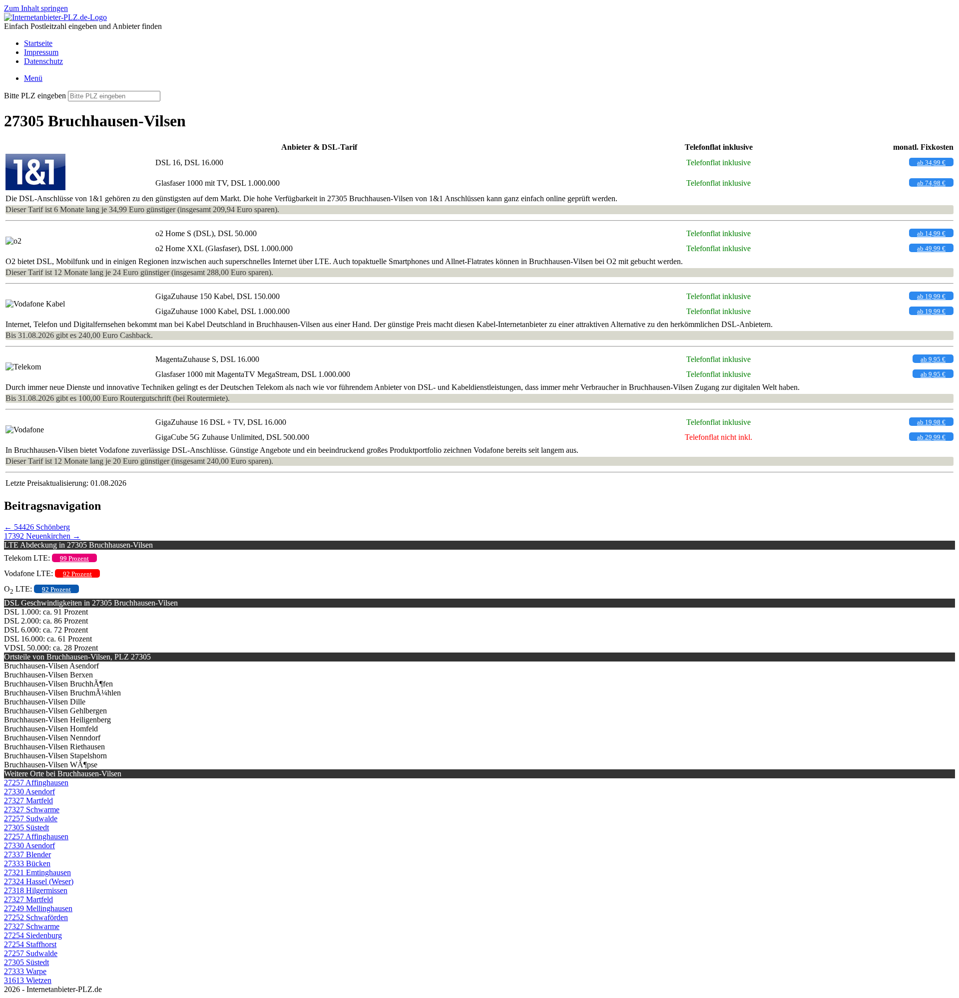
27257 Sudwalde (30, 818)
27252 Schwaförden (36, 917)
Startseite (38, 43)
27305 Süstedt (26, 827)
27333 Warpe (25, 971)
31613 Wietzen (27, 980)
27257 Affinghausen (36, 782)
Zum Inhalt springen (36, 8)
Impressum (41, 52)
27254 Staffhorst (30, 944)
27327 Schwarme (31, 809)
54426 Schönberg (37, 527)
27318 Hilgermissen (35, 890)
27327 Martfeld (28, 800)
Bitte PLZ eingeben (35, 95)
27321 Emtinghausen (37, 872)
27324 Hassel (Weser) (38, 881)
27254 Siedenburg (33, 935)
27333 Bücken (27, 863)
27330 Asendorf (29, 791)
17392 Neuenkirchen (42, 536)
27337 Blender (27, 854)
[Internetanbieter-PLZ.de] (55, 17)
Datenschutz (43, 61)
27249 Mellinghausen (38, 908)
